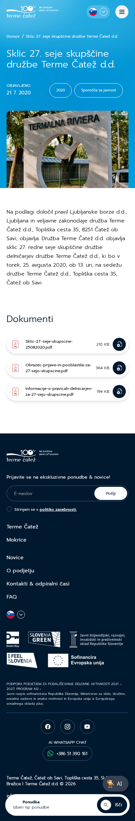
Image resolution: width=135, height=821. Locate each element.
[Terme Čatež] (32, 12)
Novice (15, 558)
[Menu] (121, 11)
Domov (13, 36)
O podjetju (20, 571)
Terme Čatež (22, 527)
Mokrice (17, 540)
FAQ (12, 597)
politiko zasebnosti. (58, 509)
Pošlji (111, 493)
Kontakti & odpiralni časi (38, 584)
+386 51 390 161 (72, 754)
